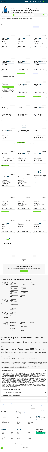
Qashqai (29, 438)
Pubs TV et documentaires (6, 424)
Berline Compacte (20, 418)
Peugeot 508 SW (14, 330)
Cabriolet (29, 418)
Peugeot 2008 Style (33, 284)
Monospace (19, 422)
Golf (28, 433)
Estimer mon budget (39, 182)
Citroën (3, 433)
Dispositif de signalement (24, 444)
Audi (2, 438)
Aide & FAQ (3, 421)
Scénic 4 (29, 437)
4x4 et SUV (30, 417)
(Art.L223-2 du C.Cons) (9, 91)
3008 (18, 434)
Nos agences (4, 418)
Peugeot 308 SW (14, 325)
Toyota (12, 438)
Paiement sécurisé (42, 443)
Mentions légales (14, 443)
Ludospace (19, 423)
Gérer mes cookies (35, 443)
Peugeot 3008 (13, 322)
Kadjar (29, 434)
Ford (11, 434)
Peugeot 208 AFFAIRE (24, 326)
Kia (11, 433)
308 (18, 433)
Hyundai (12, 432)
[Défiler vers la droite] (35, 15)
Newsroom (3, 423)
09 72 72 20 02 (4, 412)
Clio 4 (29, 432)
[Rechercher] (13, 15)
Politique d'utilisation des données (24, 443)
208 (18, 431)
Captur (18, 438)
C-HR (29, 431)
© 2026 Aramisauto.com (24, 447)
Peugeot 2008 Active (14, 282)
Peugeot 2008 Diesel (14, 304)
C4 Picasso (19, 437)
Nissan (3, 439)
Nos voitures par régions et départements (30, 423)
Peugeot (3, 432)
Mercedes (12, 437)
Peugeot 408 (13, 328)
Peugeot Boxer (32, 322)
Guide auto (30, 421)
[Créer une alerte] (1, 448)
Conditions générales (6, 443)
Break (18, 421)
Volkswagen (4, 437)
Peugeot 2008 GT (23, 287)
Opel (2, 434)
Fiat (11, 431)
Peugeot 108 (23, 330)
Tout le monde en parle (5, 422)
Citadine (18, 417)
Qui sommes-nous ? (5, 417)
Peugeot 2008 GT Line (24, 291)
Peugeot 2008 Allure (14, 288)
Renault (3, 431)
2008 (18, 432)
